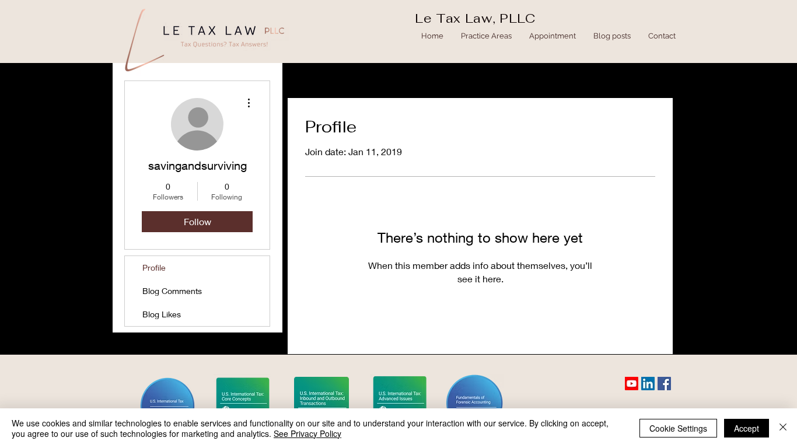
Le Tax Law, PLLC (475, 18)
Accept (746, 428)
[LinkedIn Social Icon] (648, 383)
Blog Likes (161, 314)
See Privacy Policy (307, 433)
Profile (154, 267)
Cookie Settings (678, 428)
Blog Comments (172, 291)
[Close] (783, 428)
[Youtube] (631, 383)
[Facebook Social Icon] (664, 383)
